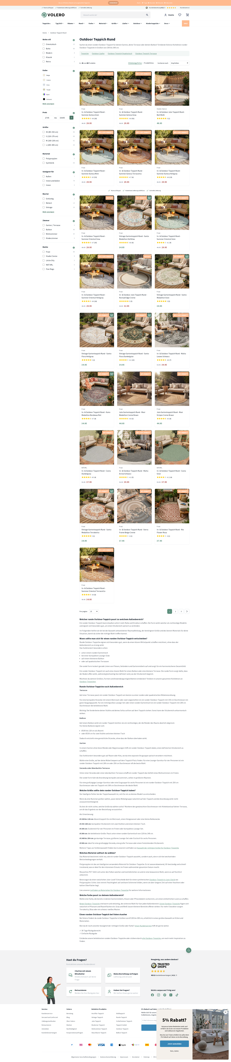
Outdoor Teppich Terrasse (146, 53)
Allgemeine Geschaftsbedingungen (83, 1057)
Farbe (91, 23)
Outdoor (136, 23)
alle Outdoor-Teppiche (151, 938)
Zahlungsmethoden (49, 1021)
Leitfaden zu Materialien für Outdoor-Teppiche (109, 890)
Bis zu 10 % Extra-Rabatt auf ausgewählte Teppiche (74, 3)
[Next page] (187, 611)
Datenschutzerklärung (108, 1057)
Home (45, 33)
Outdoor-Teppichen (88, 681)
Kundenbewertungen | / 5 (164, 975)
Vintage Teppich (97, 1017)
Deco (166, 23)
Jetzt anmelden (174, 1044)
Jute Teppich (96, 1021)
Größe (114, 23)
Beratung (70, 1013)
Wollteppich (120, 1013)
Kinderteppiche (152, 23)
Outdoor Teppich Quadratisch (120, 53)
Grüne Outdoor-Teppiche (169, 903)
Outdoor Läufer (98, 53)
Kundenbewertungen (49, 1033)
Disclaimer (136, 1057)
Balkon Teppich (121, 1033)
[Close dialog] (225, 1012)
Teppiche (46, 23)
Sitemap (147, 1057)
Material (102, 23)
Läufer (125, 23)
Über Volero (71, 1021)
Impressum (124, 1057)
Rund (81, 23)
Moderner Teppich (98, 1025)
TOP (188, 951)
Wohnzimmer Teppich (99, 1029)
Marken (69, 1025)
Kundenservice (184, 8)
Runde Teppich (121, 1017)
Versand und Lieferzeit (50, 1017)
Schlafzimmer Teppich (124, 1021)
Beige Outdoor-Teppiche (90, 903)
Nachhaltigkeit (72, 1029)
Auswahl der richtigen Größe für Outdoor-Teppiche (158, 848)
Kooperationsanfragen (75, 1033)
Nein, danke (174, 1051)
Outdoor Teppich (122, 1029)
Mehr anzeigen (48, 104)
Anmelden (45, 1029)
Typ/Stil (58, 23)
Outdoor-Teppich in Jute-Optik (162, 879)
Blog (68, 1017)
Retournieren (46, 1025)
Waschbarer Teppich (99, 1033)
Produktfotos (149, 63)
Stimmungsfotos (135, 63)
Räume (70, 23)
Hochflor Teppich (98, 1013)
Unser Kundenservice (143, 926)
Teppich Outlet (121, 1025)
